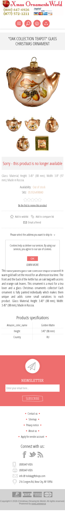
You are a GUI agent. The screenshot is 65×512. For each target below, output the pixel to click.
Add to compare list (45, 217)
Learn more (32, 265)
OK (32, 258)
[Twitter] (32, 454)
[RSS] (40, 454)
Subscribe (32, 398)
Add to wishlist (21, 217)
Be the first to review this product (32, 205)
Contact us (32, 414)
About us (33, 431)
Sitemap (33, 419)
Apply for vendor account (32, 437)
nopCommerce (38, 503)
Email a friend (34, 222)
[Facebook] (24, 454)
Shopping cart (37, 23)
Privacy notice (32, 425)
